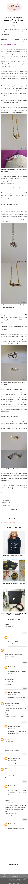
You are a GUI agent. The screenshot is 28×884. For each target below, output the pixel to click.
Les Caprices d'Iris (9, 679)
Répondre (25, 632)
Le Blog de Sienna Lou (14, 637)
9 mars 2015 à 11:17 (12, 825)
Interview (12, 522)
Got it (18, 883)
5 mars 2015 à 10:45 (9, 741)
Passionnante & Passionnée (12, 703)
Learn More (12, 883)
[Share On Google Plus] (15, 519)
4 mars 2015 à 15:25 (9, 681)
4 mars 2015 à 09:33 (9, 652)
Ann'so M (7, 739)
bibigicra (7, 769)
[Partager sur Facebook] (6, 519)
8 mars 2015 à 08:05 (9, 771)
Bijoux (7, 522)
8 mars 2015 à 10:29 (12, 694)
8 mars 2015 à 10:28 (12, 760)
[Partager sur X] (9, 519)
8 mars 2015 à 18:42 (9, 802)
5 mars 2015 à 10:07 (9, 705)
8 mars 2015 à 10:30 (12, 639)
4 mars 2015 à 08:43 (9, 626)
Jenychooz (7, 649)
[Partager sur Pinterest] (12, 519)
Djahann (7, 624)
